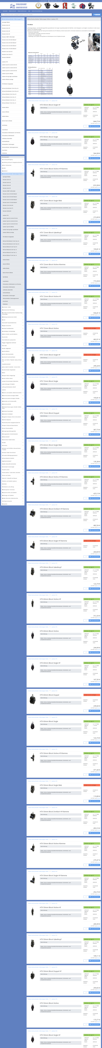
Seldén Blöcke (5, 116)
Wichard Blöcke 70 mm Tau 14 (9, 103)
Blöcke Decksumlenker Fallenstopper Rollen (38, 100)
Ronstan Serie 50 (6, 34)
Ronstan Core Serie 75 (7, 54)
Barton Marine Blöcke (7, 120)
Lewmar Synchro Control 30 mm (9, 64)
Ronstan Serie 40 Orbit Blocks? (9, 42)
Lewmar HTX (5, 62)
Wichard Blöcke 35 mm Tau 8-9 (9, 94)
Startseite (5, 11)
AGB (29, 11)
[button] (12, 159)
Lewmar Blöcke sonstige (7, 79)
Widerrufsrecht (12, 11)
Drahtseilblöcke (5, 141)
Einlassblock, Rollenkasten (8, 135)
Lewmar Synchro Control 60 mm (9, 70)
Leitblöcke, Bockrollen (7, 138)
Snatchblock (5, 129)
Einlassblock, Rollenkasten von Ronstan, (11, 132)
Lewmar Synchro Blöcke (7, 73)
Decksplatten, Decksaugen (8, 144)
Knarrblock (4, 150)
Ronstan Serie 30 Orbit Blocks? (9, 39)
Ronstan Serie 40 (6, 31)
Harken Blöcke (5, 107)
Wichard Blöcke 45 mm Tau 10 (9, 97)
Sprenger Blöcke (6, 22)
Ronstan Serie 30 (6, 28)
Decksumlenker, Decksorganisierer (10, 147)
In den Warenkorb (95, 126)
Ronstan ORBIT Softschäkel (8, 37)
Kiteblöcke (4, 153)
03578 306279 (44, 1)
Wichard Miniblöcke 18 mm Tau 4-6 (10, 88)
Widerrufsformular (22, 11)
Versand (98, 123)
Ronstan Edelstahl (6, 57)
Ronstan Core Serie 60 (7, 51)
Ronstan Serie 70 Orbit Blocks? (9, 48)
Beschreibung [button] (44, 107)
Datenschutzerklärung (37, 11)
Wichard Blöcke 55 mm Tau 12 (9, 100)
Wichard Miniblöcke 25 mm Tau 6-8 (10, 91)
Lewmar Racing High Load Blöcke (9, 76)
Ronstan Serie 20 (6, 25)
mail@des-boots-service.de (56, 1)
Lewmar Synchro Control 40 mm (9, 67)
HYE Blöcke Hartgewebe (7, 84)
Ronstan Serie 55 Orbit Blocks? (9, 45)
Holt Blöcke (4, 125)
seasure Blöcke (5, 112)
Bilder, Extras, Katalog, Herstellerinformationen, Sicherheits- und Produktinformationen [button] (56, 112)
